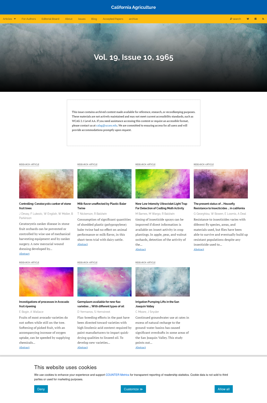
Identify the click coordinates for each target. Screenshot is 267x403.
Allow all (225, 389)
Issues (81, 18)
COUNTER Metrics (117, 374)
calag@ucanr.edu (106, 125)
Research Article (29, 164)
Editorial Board (50, 18)
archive (133, 18)
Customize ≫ (135, 389)
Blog (94, 18)
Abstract (24, 253)
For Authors (29, 18)
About (68, 18)
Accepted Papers (113, 18)
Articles (7, 18)
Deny (42, 389)
